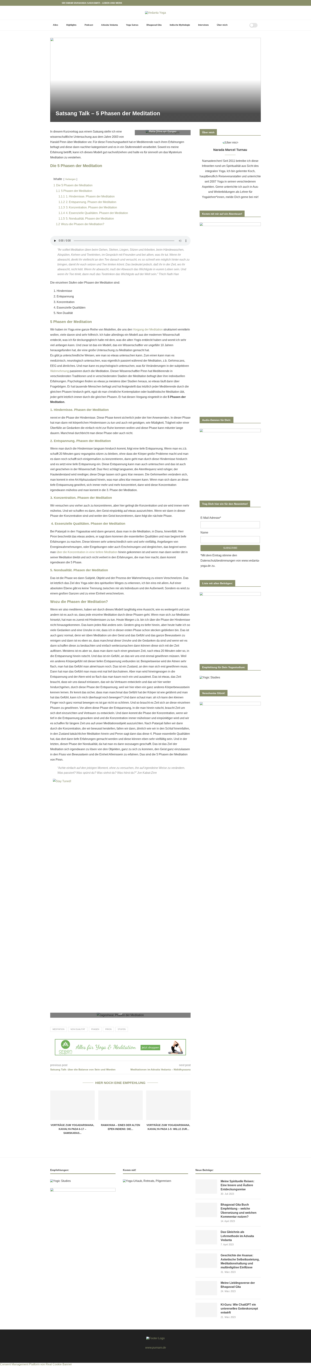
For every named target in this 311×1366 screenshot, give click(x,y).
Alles (55, 25)
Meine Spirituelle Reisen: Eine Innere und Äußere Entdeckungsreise (237, 1185)
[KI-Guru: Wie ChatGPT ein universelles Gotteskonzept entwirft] (206, 1310)
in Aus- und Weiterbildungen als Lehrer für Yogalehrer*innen (230, 192)
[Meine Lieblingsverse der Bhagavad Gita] (206, 1288)
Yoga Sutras (132, 25)
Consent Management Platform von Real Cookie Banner (36, 1364)
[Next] (58, 3)
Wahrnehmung (59, 371)
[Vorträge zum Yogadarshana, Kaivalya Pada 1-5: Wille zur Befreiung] (168, 1105)
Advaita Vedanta (109, 25)
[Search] (242, 25)
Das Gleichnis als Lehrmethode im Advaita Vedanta (237, 1236)
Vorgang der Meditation (148, 329)
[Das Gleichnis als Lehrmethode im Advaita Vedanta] (206, 1237)
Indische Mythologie (180, 25)
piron (108, 1029)
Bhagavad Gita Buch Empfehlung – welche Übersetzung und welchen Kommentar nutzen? (238, 1210)
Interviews (203, 25)
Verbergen (70, 179)
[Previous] (54, 3)
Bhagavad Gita (154, 25)
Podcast (89, 25)
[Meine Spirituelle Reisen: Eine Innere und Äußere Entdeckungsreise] (206, 1186)
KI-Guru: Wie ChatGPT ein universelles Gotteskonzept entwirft (239, 1308)
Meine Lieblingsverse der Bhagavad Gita (238, 1284)
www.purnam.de (155, 1347)
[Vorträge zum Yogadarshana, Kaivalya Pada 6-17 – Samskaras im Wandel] (72, 1105)
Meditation (58, 1029)
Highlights (71, 25)
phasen (95, 1029)
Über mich (222, 25)
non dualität (78, 1029)
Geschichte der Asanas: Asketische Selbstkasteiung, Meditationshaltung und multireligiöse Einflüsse (240, 1261)
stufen (122, 1029)
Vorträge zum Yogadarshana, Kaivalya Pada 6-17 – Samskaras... (72, 1129)
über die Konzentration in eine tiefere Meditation (87, 552)
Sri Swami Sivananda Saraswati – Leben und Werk (92, 3)
